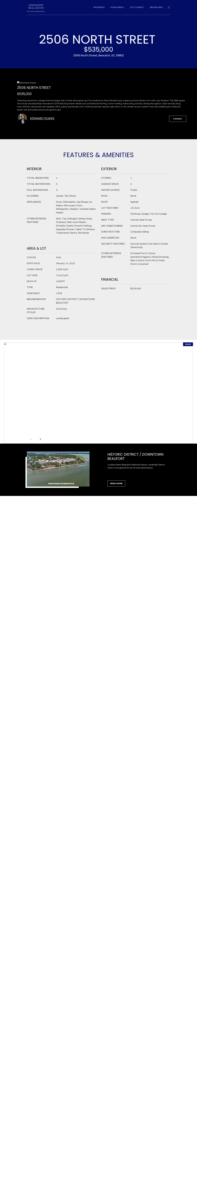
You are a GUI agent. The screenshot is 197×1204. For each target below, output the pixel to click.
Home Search (117, 7)
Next (40, 439)
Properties (99, 7)
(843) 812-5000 (156, 7)
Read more (116, 483)
